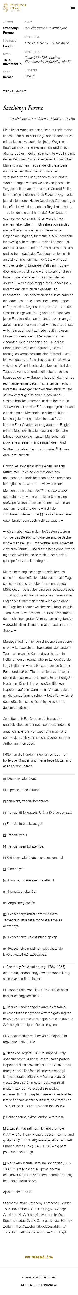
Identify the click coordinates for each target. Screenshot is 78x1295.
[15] (49, 701)
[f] (25, 659)
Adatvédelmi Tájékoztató (39, 1277)
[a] (62, 195)
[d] (29, 419)
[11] (46, 665)
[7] (8, 365)
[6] (11, 307)
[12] (67, 672)
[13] (33, 683)
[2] (4, 790)
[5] (40, 283)
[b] (37, 201)
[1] (73, 119)
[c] (17, 407)
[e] (15, 641)
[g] (23, 665)
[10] (51, 647)
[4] (15, 283)
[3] (26, 265)
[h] (50, 731)
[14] (5, 695)
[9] (41, 514)
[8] (15, 407)
